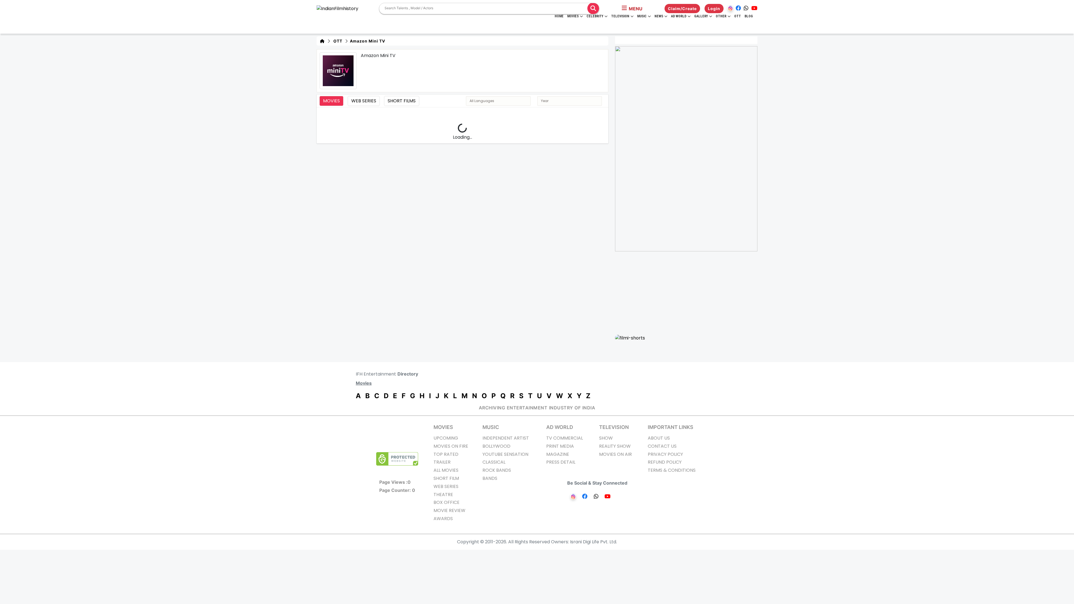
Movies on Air (615, 454)
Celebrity (595, 16)
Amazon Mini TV (367, 41)
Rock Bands (496, 470)
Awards (443, 518)
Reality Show (615, 446)
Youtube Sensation (505, 454)
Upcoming (446, 438)
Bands (489, 478)
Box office (447, 502)
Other (721, 16)
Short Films (402, 101)
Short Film (446, 478)
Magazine (557, 454)
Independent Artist (505, 438)
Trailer (442, 462)
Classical (493, 462)
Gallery (701, 16)
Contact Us (662, 446)
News (658, 16)
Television (620, 16)
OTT (737, 16)
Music (642, 16)
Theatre (443, 494)
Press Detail (560, 462)
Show (606, 438)
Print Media (560, 446)
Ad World (678, 16)
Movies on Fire (451, 446)
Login (714, 8)
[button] (632, 8)
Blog (749, 16)
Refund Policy (665, 462)
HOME (559, 16)
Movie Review (449, 510)
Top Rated (446, 454)
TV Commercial (564, 438)
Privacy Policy (665, 454)
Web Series (363, 101)
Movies (573, 16)
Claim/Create (682, 8)
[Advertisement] (689, 293)
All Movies (446, 470)
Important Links (670, 427)
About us (659, 438)
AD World (559, 427)
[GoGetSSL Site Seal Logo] (397, 459)
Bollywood (496, 446)
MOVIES (443, 427)
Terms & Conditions (672, 470)
